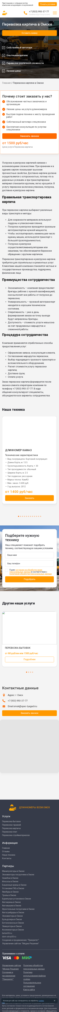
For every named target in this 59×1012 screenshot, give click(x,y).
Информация (10, 842)
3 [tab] (22, 516)
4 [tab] (24, 516)
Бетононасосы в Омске (13, 923)
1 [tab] (18, 516)
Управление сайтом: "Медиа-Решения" (20, 943)
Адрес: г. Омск (15, 695)
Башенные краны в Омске (14, 885)
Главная (6, 83)
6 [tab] (28, 516)
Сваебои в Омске (10, 878)
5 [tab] (26, 516)
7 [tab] (30, 516)
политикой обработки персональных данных (30, 574)
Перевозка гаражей (11, 825)
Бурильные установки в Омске (16, 899)
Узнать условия (47, 4)
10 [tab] (36, 516)
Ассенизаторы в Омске (13, 930)
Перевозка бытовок (11, 821)
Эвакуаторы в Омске (12, 926)
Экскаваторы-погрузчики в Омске (18, 874)
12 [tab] (40, 516)
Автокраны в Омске (11, 902)
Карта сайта (29, 989)
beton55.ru (7, 933)
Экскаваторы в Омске (12, 916)
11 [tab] (38, 516)
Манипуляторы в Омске (13, 871)
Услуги (6, 816)
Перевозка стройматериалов (16, 835)
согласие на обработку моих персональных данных (25, 571)
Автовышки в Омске (11, 905)
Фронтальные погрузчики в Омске (18, 909)
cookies (41, 1001)
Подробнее (29, 659)
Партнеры (8, 866)
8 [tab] (32, 516)
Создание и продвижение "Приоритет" (8, 975)
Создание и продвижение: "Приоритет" (20, 940)
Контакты (6, 858)
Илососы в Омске (10, 881)
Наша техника (8, 855)
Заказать (29, 498)
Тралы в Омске (9, 895)
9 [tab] (34, 516)
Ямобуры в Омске (10, 892)
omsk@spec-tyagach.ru (25, 706)
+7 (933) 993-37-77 (39, 11)
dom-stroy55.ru (9, 936)
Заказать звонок (29, 136)
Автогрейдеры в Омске (13, 912)
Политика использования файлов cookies (34, 975)
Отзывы (6, 851)
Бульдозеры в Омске (12, 919)
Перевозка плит (9, 832)
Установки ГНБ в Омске (13, 888)
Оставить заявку (30, 33)
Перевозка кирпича (11, 828)
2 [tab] (20, 516)
